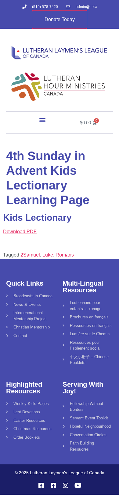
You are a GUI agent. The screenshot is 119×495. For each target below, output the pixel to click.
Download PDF (20, 231)
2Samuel (30, 254)
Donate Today (60, 19)
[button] (43, 120)
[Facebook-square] (41, 485)
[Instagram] (66, 485)
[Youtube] (78, 485)
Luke (47, 254)
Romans (65, 254)
